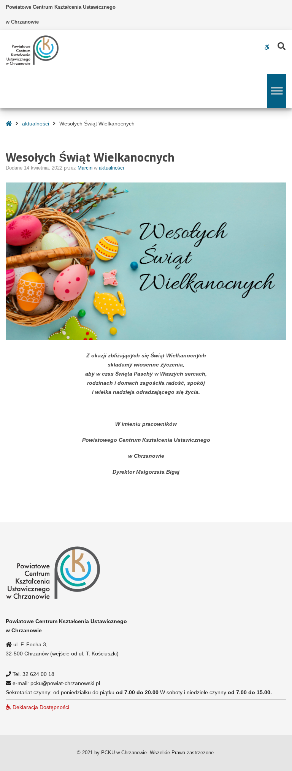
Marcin (86, 168)
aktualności (35, 124)
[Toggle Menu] (277, 90)
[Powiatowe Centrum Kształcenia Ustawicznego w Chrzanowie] (32, 50)
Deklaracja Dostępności (40, 707)
